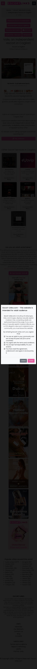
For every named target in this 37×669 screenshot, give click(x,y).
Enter (31, 361)
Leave (23, 361)
